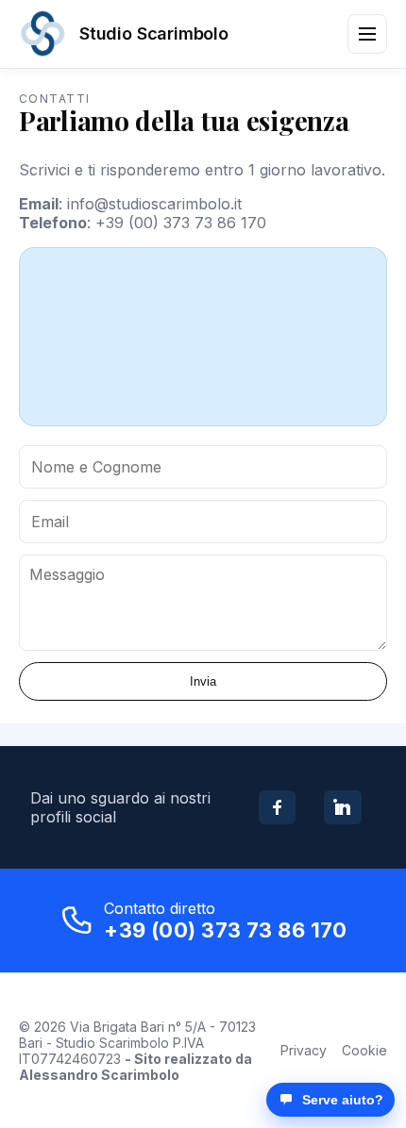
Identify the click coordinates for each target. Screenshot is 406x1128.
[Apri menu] (367, 34)
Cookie (364, 1050)
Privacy (303, 1050)
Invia (203, 681)
